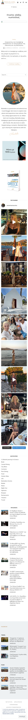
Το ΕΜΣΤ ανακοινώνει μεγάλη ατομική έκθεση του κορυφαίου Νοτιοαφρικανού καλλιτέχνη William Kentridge (17, 576)
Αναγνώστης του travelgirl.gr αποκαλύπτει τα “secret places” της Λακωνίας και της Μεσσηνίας (14, 43)
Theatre (3, 497)
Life (2, 478)
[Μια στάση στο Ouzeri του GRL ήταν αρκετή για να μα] (14, 380)
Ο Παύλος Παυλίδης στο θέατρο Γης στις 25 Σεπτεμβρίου (17, 524)
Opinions (4, 490)
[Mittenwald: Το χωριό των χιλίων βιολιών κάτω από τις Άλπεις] (4, 647)
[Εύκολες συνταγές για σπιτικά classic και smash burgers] (4, 679)
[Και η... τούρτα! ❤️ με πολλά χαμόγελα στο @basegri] (14, 406)
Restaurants (5, 495)
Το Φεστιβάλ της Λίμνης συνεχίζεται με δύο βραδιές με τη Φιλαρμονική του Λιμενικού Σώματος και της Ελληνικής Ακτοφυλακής (18, 548)
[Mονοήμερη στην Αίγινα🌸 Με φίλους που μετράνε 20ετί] (14, 327)
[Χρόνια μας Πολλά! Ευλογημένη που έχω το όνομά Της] (14, 301)
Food (2, 474)
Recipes (3, 493)
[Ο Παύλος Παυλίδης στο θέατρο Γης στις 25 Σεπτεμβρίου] (4, 523)
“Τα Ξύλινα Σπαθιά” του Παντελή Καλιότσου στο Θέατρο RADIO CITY (17, 588)
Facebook (4, 626)
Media (3, 483)
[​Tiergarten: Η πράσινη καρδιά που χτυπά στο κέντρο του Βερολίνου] (4, 639)
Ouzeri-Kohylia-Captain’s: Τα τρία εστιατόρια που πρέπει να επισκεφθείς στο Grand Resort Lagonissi (18, 670)
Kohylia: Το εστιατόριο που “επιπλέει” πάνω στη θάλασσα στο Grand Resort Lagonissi (18, 688)
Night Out (4, 488)
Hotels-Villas (5, 476)
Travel (14, 39)
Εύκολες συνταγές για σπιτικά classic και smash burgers (18, 679)
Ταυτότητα (8, 702)
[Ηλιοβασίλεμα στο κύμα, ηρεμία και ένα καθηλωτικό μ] (14, 248)
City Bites (4, 467)
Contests (4, 469)
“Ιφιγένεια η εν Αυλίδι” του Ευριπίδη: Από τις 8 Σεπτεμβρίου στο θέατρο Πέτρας (18, 534)
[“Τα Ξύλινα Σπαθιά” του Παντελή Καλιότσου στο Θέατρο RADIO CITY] (4, 588)
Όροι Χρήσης (18, 702)
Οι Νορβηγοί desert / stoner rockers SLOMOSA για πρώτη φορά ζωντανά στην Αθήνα (18, 513)
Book (2, 462)
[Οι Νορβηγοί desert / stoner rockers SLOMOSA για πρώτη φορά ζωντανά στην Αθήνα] (4, 512)
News (3, 486)
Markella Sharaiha (11, 48)
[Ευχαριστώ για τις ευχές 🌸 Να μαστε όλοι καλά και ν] (14, 274)
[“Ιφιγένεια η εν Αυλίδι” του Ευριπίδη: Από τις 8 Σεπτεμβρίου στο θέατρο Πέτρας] (4, 533)
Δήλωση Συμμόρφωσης (13, 707)
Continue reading (15, 64)
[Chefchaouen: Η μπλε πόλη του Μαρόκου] (4, 656)
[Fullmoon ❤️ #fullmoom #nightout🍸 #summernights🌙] (14, 222)
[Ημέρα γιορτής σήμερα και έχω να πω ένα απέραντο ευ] (14, 432)
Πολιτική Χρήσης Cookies (8, 713)
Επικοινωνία (14, 704)
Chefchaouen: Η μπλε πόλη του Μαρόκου (18, 655)
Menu (15, 7)
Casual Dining (5, 464)
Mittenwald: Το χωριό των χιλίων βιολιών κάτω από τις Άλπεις (18, 647)
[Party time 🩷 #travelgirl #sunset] (14, 353)
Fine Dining (4, 471)
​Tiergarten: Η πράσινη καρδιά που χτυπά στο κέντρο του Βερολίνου (17, 639)
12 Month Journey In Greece (10, 459)
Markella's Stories (6, 481)
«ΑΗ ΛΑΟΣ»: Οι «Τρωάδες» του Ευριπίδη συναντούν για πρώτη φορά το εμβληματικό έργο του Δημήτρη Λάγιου (18, 599)
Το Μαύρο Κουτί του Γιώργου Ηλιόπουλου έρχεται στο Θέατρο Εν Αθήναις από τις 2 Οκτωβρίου (17, 561)
